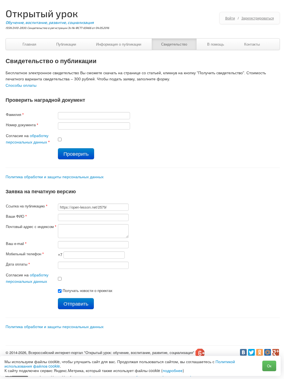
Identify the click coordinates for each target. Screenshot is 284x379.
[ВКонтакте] (243, 352)
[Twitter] (251, 352)
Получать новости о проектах (87, 291)
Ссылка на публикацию (26, 206)
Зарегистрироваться (257, 18)
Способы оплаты (21, 85)
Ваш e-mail (16, 244)
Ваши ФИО (16, 216)
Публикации (66, 44)
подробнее (173, 370)
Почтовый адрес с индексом (31, 227)
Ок (269, 365)
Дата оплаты (18, 264)
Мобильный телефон (25, 254)
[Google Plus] (275, 352)
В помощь (215, 44)
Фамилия (15, 115)
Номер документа (22, 125)
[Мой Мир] (267, 352)
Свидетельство (174, 44)
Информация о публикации (118, 44)
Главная (29, 44)
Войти (230, 18)
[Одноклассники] (259, 352)
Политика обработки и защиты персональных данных (55, 177)
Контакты (252, 44)
